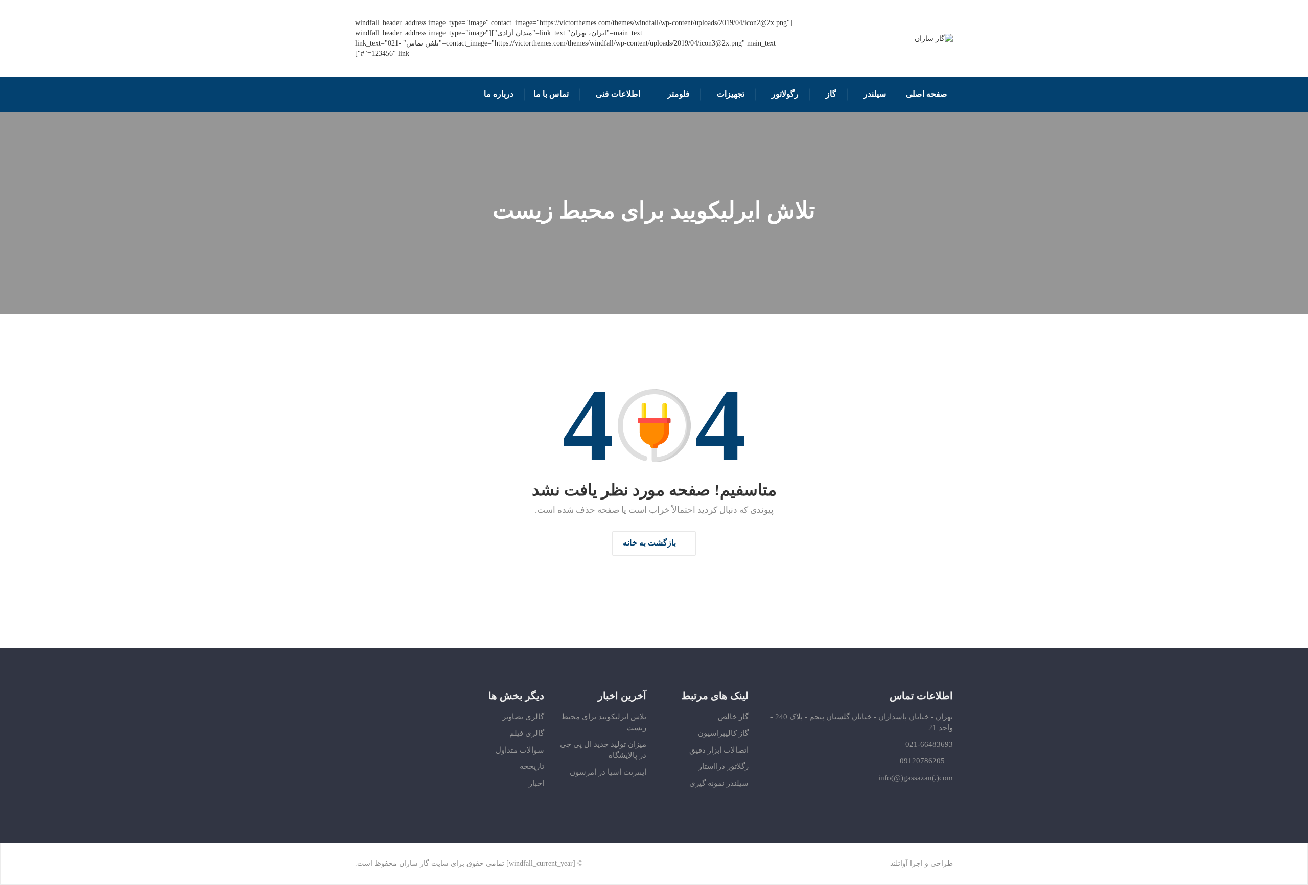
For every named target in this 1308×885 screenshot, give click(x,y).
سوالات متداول (520, 750)
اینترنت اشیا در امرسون (608, 772)
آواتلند (899, 863)
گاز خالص (733, 717)
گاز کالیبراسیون (723, 733)
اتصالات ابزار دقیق (719, 750)
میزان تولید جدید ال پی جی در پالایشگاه (603, 749)
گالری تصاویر (523, 717)
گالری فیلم (526, 733)
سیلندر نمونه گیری (719, 783)
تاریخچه (532, 766)
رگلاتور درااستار (723, 766)
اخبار (536, 783)
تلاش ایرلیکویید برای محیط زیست (603, 722)
